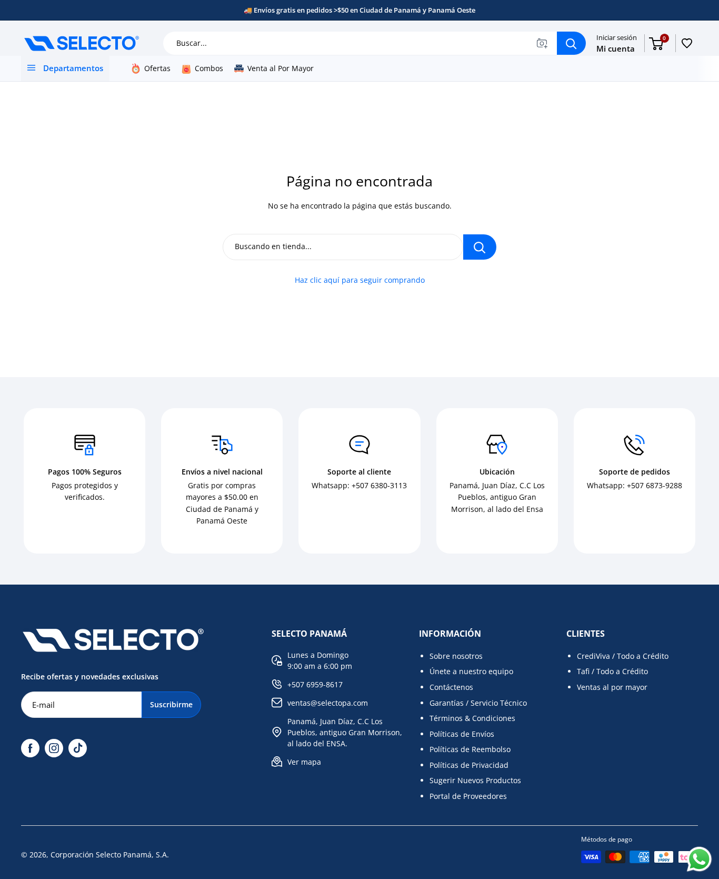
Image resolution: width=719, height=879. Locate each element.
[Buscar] (571, 43)
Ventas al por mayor (612, 687)
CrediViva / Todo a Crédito (622, 656)
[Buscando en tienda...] (479, 247)
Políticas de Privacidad (469, 765)
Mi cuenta (615, 48)
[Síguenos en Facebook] (30, 748)
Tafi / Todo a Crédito (612, 671)
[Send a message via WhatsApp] (699, 859)
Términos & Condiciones (472, 718)
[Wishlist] (687, 43)
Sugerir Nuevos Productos (475, 780)
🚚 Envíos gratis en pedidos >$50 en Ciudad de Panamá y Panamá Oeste (359, 10)
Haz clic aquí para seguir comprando (360, 280)
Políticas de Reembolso (470, 749)
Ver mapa (304, 762)
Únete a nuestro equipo (471, 671)
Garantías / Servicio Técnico (478, 703)
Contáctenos (451, 687)
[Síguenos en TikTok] (77, 748)
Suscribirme (171, 704)
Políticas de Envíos (462, 734)
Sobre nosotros (456, 656)
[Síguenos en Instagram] (54, 748)
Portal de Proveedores (468, 796)
